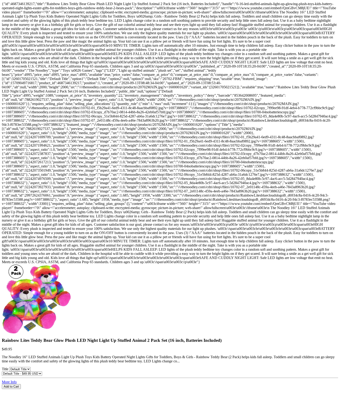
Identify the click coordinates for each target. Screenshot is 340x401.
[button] (170, 391)
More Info (9, 382)
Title (5, 369)
